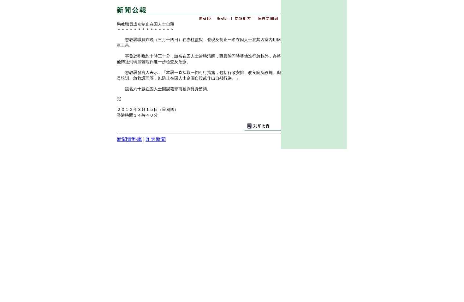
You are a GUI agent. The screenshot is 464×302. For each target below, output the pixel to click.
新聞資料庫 (129, 139)
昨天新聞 (156, 139)
